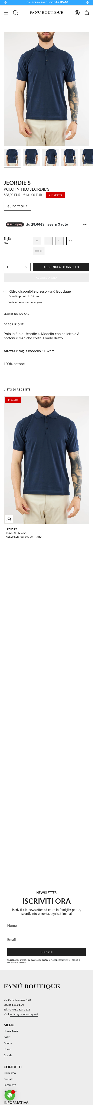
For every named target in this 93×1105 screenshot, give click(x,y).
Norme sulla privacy (60, 959)
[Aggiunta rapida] (9, 519)
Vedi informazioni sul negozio (26, 302)
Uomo (7, 1049)
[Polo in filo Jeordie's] (46, 460)
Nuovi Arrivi (11, 1031)
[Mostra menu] (5, 12)
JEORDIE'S (17, 182)
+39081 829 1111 (19, 1009)
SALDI (7, 1037)
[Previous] (6, 2)
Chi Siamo (10, 1073)
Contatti (8, 1079)
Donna (8, 1043)
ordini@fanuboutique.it (24, 1014)
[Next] (87, 2)
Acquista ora (46, 278)
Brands (8, 1055)
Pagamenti (10, 1085)
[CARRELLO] (86, 12)
